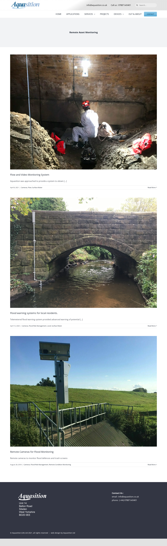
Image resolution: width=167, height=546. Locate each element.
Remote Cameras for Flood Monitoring (32, 451)
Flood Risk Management (37, 326)
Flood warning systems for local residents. (34, 313)
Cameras (24, 187)
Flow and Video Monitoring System (29, 174)
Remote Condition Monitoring (60, 464)
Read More (152, 187)
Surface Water (37, 187)
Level (49, 326)
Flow (29, 187)
